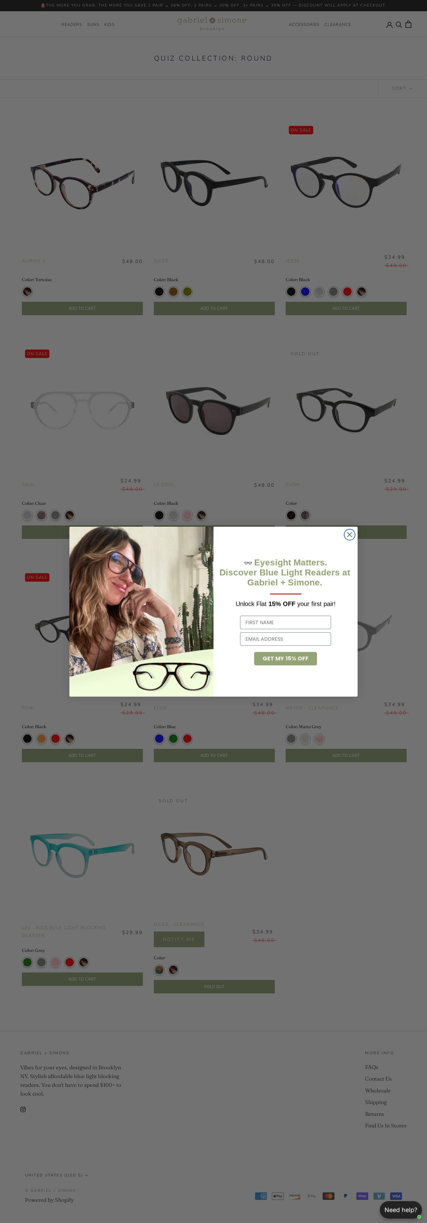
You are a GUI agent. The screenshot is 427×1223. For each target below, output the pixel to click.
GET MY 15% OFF (286, 658)
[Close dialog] (349, 534)
